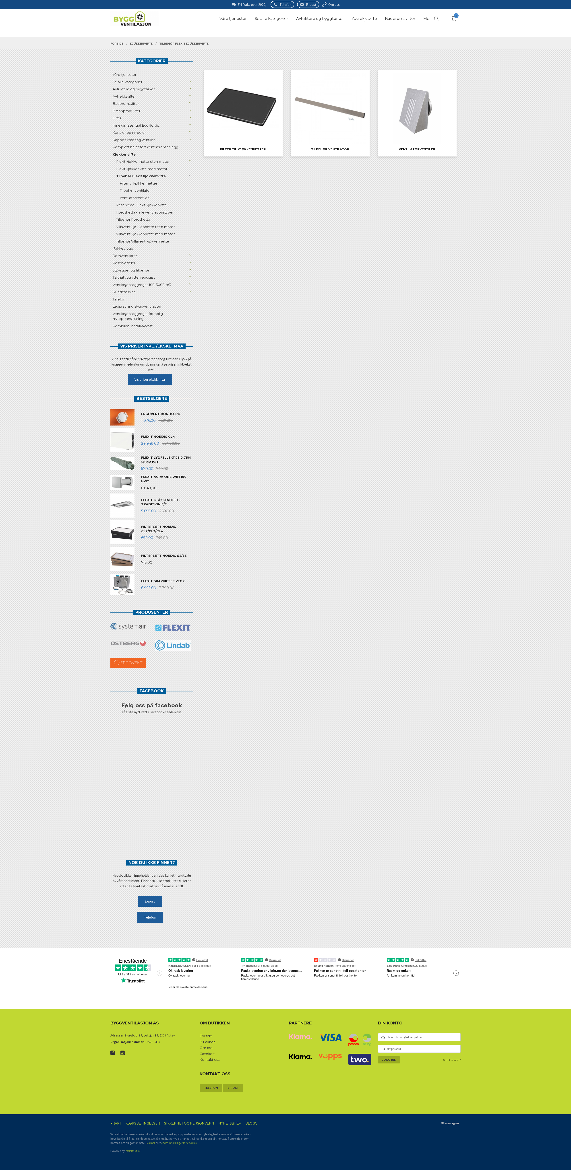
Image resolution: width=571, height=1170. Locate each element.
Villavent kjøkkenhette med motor (145, 234)
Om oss (334, 4)
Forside (206, 1036)
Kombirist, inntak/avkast (133, 326)
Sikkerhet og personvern (189, 1123)
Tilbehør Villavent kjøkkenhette (142, 241)
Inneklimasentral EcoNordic (136, 125)
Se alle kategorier (127, 82)
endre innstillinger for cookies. (179, 1143)
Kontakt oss (209, 1059)
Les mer (150, 1143)
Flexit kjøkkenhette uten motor (143, 161)
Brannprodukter (126, 111)
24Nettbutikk (132, 1151)
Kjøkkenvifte (124, 154)
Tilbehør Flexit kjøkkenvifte (141, 176)
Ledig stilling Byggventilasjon (137, 306)
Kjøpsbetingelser (142, 1123)
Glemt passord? (452, 1060)
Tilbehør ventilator (135, 190)
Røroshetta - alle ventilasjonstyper (145, 212)
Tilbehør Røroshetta (133, 219)
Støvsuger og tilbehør (131, 270)
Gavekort (207, 1054)
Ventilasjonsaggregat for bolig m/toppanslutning (138, 316)
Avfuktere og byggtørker (134, 89)
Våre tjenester (124, 74)
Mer (427, 18)
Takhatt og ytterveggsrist (134, 277)
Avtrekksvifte (123, 96)
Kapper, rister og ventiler (134, 140)
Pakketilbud (123, 248)
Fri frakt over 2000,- (253, 4)
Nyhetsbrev (229, 1123)
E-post (311, 4)
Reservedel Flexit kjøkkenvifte (141, 205)
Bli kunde (208, 1042)
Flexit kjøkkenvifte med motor (141, 169)
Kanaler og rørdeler (129, 132)
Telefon (285, 4)
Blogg (251, 1123)
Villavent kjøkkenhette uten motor (145, 227)
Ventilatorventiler (134, 198)
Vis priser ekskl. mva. (150, 379)
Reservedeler (124, 263)
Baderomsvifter (126, 103)
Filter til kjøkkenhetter (138, 183)
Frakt (115, 1123)
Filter (117, 118)
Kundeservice (124, 292)
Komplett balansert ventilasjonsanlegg (145, 147)
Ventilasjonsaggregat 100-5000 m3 (142, 285)
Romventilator (125, 256)
